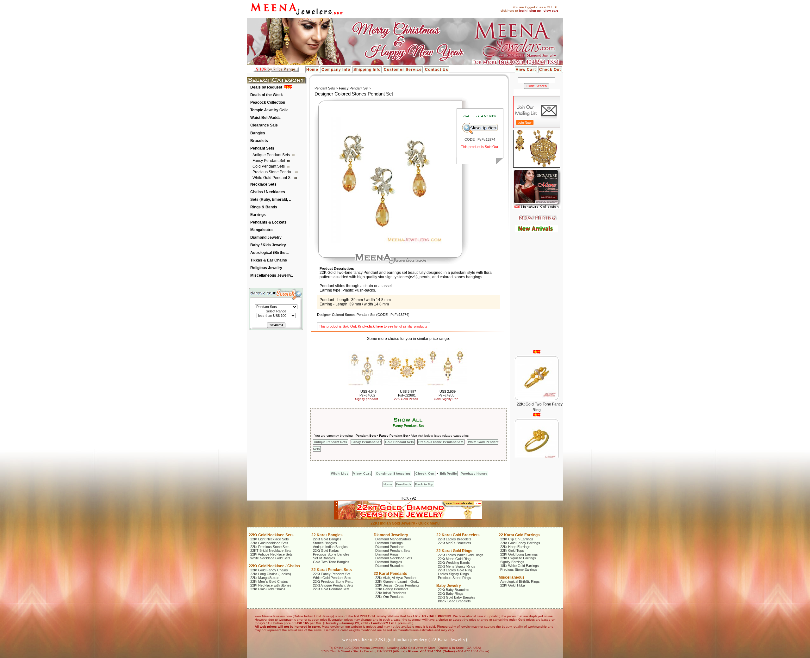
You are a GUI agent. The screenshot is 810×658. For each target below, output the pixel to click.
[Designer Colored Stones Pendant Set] (385, 242)
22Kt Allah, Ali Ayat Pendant (395, 578)
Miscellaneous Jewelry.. (271, 275)
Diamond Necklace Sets (393, 558)
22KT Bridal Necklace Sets (270, 550)
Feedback (403, 484)
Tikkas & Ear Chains (268, 260)
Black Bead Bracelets (454, 601)
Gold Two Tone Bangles (331, 562)
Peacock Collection (267, 102)
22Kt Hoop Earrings (515, 547)
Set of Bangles (324, 558)
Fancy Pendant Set (269, 160)
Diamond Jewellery (391, 535)
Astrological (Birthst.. (269, 252)
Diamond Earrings (389, 543)
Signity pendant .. (368, 399)
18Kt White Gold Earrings (519, 566)
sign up (535, 10)
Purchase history (474, 473)
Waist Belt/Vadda (265, 117)
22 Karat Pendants (390, 573)
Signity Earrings (512, 562)
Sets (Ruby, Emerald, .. (270, 199)
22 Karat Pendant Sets (331, 570)
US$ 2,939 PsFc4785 (447, 393)
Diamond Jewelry (266, 237)
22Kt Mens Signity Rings (456, 566)
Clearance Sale (264, 125)
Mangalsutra (261, 230)
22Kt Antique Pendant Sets (333, 585)
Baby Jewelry (448, 585)
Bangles (257, 133)
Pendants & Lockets (268, 222)
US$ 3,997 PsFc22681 (407, 393)
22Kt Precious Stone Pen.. (333, 581)
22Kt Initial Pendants (390, 593)
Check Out (550, 69)
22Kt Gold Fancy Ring (539, 452)
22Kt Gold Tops (512, 550)
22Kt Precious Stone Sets (270, 547)
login (522, 10)
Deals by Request (266, 87)
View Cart (526, 69)
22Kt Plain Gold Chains (267, 589)
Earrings (258, 214)
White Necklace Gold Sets (270, 558)
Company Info (335, 69)
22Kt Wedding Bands (454, 562)
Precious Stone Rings (454, 578)
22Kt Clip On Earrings (516, 539)
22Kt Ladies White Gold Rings (460, 555)
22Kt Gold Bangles (327, 539)
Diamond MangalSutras (393, 539)
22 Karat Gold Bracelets (458, 535)
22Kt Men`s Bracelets (454, 543)
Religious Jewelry (266, 268)
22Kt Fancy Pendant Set (331, 574)
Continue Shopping (393, 473)
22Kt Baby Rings (451, 593)
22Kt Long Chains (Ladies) (270, 574)
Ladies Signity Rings (453, 574)
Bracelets (259, 140)
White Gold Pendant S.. (272, 177)
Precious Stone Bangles (331, 554)
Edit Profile (448, 473)
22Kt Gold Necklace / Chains (274, 566)
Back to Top (424, 484)
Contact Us (436, 69)
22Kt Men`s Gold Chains (269, 581)
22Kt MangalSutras (264, 578)
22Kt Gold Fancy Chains (269, 570)
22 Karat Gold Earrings (519, 535)
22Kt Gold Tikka (512, 585)
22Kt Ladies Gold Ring (455, 570)
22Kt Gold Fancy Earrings (520, 543)
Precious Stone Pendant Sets (441, 442)
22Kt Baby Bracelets (453, 590)
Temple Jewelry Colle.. (270, 110)
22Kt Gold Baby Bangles (456, 597)
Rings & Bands (263, 207)
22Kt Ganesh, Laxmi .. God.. (397, 581)
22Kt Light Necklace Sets (269, 539)
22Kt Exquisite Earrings (518, 558)
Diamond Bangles (388, 562)
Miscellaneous (512, 577)
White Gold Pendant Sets (332, 578)
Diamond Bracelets (389, 566)
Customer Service (403, 69)
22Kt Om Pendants (389, 597)
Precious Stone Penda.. (273, 172)
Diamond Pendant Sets (392, 550)
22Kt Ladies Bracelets (454, 539)
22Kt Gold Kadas (326, 550)
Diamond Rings (387, 554)
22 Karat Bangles (327, 535)
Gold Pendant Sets (269, 166)
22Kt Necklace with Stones (270, 585)
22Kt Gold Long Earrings (519, 554)
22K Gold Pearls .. (407, 399)
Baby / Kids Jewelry (268, 245)
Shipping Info (367, 69)
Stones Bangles (325, 543)
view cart (551, 10)
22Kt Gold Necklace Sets (271, 535)
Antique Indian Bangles (330, 547)
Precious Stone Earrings (519, 569)
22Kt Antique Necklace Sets (271, 554)
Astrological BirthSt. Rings (520, 581)
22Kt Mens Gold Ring (454, 559)
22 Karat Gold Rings (454, 551)
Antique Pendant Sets (271, 155)
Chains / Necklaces (267, 192)
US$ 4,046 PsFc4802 (368, 393)
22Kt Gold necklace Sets (269, 543)
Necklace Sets (263, 184)
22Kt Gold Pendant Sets (331, 589)
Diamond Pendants (389, 547)
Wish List (339, 473)
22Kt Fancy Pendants (391, 589)
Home (312, 69)
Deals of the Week (266, 95)
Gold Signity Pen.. (447, 399)
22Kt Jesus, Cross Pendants (397, 585)
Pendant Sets (262, 148)
